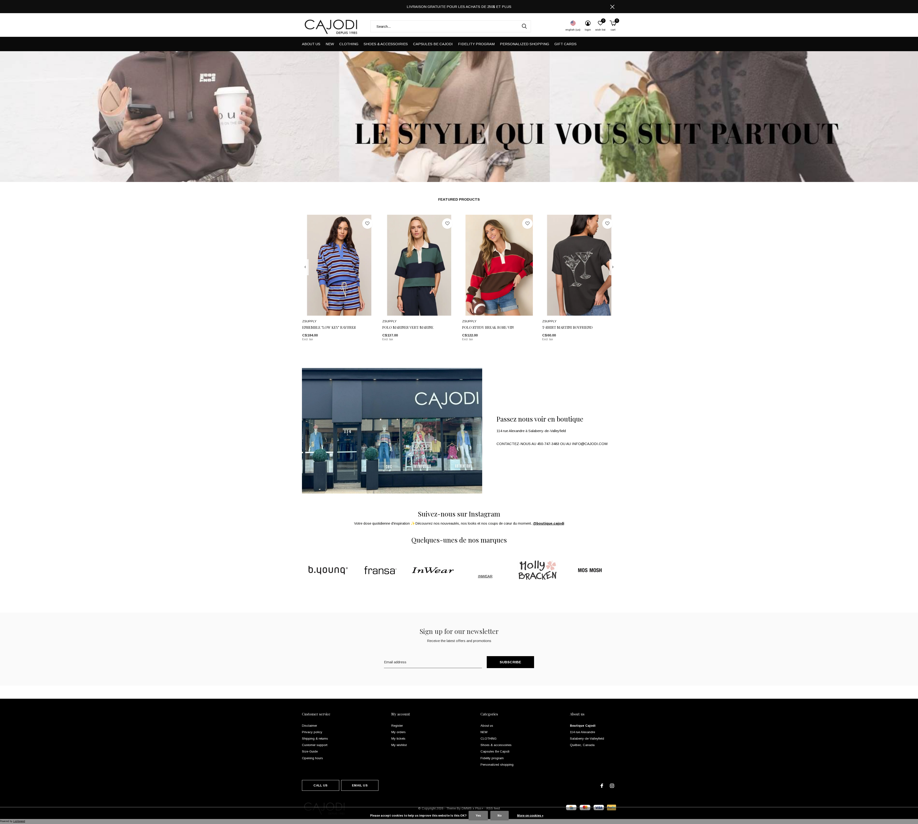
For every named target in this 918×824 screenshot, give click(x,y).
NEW (330, 44)
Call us (320, 785)
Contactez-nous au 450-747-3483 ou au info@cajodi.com (552, 444)
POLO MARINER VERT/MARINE (407, 327)
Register (397, 725)
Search (524, 26)
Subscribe (510, 662)
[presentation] (305, 267)
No (499, 815)
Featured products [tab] (459, 199)
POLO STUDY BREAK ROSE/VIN (488, 327)
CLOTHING (348, 44)
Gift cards (565, 44)
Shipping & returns (315, 738)
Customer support (314, 745)
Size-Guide (310, 751)
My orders (398, 732)
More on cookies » (530, 815)
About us (311, 44)
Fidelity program (476, 44)
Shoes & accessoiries (386, 44)
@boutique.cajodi (548, 523)
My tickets (398, 738)
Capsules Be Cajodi (433, 44)
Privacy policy (312, 732)
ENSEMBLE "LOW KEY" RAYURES (329, 327)
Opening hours (312, 758)
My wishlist (399, 745)
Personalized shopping (524, 44)
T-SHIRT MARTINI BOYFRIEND (567, 327)
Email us (359, 785)
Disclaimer (309, 725)
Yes (478, 815)
